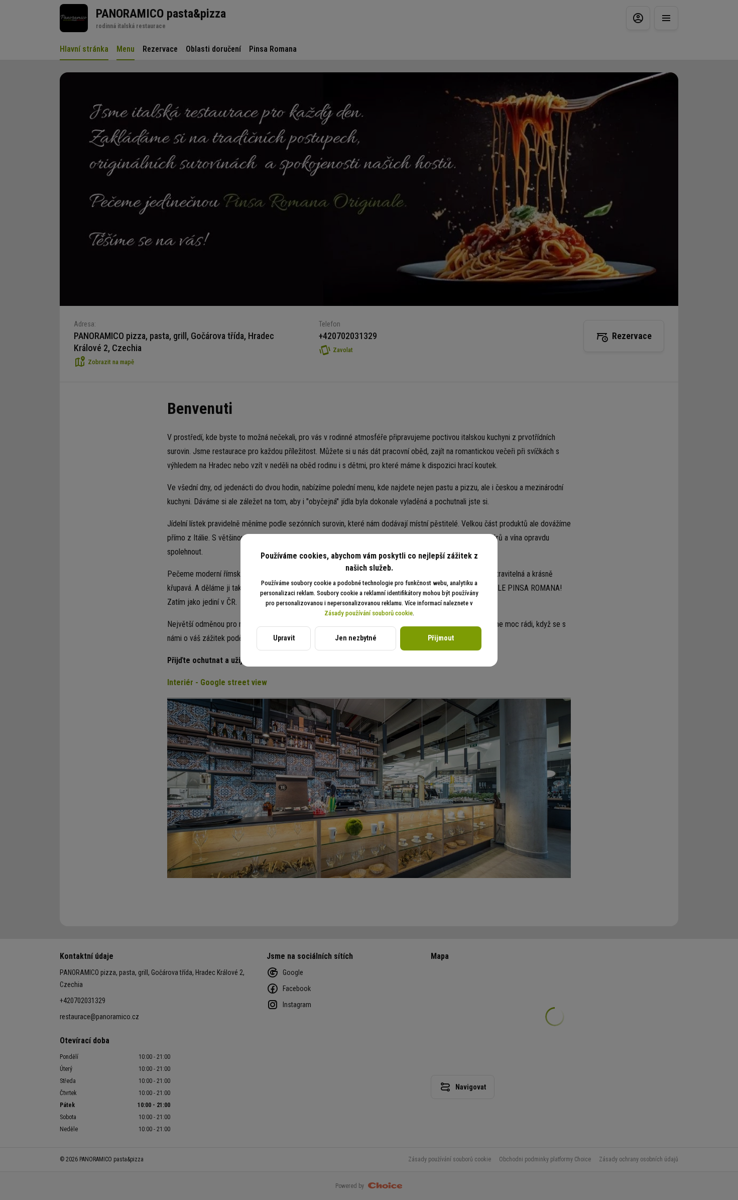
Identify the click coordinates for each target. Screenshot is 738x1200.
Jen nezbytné (356, 638)
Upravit (284, 638)
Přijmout (441, 638)
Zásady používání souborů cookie (368, 613)
